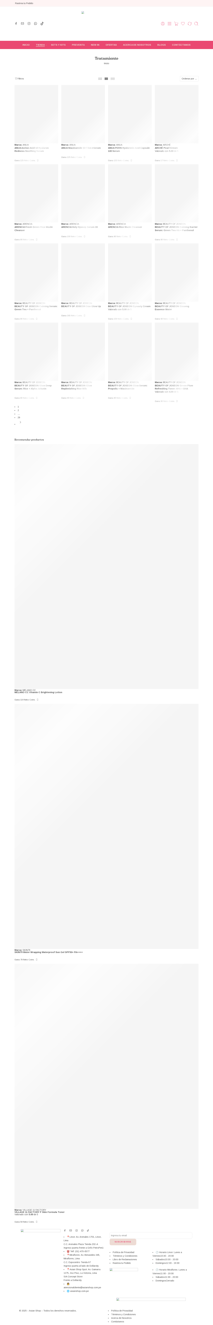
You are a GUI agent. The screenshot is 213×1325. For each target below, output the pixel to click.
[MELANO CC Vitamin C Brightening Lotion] (106, 566)
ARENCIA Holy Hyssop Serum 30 (79, 227)
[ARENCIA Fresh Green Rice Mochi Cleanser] (36, 193)
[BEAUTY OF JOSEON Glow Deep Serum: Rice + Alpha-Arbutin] (36, 352)
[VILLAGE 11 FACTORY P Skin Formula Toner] (106, 1086)
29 (19, 417)
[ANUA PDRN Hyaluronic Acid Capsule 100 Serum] (130, 114)
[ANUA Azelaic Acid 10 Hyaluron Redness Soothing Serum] (36, 114)
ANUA (26, 145)
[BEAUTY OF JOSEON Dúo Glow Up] (83, 272)
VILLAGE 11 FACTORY (34, 1210)
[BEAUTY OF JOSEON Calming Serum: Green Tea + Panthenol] (36, 272)
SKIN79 (26, 950)
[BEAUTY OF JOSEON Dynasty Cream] (130, 272)
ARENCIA (27, 224)
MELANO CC (29, 690)
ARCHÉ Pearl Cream (166, 148)
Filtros (21, 78)
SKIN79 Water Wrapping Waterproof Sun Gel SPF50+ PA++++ (49, 952)
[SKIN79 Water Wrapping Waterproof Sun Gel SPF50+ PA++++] (106, 826)
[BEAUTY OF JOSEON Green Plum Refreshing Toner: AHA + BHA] (176, 352)
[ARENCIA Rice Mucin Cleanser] (130, 193)
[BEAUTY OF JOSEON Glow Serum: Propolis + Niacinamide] (130, 352)
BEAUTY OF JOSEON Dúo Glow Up (81, 306)
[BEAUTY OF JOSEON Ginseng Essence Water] (176, 272)
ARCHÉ (167, 145)
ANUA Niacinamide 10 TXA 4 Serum (81, 148)
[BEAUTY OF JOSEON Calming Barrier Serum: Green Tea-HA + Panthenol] (176, 193)
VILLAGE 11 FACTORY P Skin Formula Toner (40, 1212)
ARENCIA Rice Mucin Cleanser (125, 227)
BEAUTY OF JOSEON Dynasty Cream (129, 306)
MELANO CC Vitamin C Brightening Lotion (38, 692)
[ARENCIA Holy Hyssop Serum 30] (83, 193)
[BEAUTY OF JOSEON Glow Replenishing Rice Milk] (83, 352)
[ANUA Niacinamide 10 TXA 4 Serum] (83, 114)
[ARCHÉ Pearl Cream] (176, 114)
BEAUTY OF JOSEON (174, 224)
